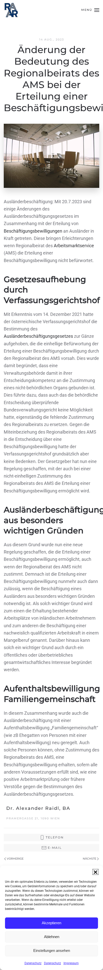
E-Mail (55, 848)
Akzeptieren (51, 923)
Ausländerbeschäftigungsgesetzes (39, 336)
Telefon (55, 837)
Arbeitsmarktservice (74, 245)
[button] (95, 871)
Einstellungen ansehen (51, 950)
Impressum (71, 963)
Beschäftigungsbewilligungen (33, 231)
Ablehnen (51, 937)
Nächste (89, 858)
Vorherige (15, 858)
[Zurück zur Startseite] (11, 10)
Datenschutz (33, 963)
